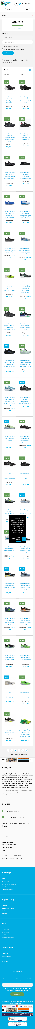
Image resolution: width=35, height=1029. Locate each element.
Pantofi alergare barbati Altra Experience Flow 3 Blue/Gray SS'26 (25, 214)
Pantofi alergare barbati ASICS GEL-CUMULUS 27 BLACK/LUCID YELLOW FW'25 (25, 289)
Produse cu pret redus (8, 911)
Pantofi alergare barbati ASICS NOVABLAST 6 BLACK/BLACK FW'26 (25, 400)
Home (14, 28)
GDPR (3, 878)
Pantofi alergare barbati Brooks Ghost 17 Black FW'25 (25, 476)
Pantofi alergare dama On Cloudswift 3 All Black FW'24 (25, 136)
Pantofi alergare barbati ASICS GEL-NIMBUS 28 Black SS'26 (25, 326)
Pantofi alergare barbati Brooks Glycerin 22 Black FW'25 (25, 549)
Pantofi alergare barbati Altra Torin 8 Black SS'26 (10, 250)
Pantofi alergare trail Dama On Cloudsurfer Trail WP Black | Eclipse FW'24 (9, 176)
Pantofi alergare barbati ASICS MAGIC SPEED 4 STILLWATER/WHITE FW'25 (9, 401)
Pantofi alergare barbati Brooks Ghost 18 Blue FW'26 (25, 512)
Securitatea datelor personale (11, 887)
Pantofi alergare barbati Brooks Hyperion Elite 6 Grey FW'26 (10, 695)
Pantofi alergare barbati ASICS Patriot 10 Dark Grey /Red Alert (25, 439)
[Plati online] (17, 1007)
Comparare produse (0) (24, 70)
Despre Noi (5, 881)
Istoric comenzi (6, 956)
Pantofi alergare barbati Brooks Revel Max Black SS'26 (10, 732)
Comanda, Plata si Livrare (9, 884)
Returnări (4, 914)
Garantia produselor (8, 908)
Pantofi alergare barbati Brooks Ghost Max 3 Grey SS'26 (9, 549)
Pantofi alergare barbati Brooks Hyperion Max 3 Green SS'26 (25, 695)
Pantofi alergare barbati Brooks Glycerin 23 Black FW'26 (9, 586)
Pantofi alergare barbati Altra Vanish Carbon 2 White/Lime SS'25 (10, 288)
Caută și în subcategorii (11, 47)
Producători (5, 929)
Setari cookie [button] (18, 538)
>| (26, 750)
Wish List (4, 959)
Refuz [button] (13, 538)
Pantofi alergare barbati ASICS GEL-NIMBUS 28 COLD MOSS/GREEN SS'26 (25, 363)
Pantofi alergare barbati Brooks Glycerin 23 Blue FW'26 (25, 586)
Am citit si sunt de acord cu (19, 989)
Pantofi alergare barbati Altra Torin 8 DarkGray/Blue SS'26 (25, 251)
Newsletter (5, 962)
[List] (7, 70)
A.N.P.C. (4, 935)
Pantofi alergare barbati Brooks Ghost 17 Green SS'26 (10, 512)
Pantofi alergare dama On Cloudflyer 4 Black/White (10, 100)
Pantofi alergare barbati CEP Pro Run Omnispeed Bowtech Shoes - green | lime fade (25, 733)
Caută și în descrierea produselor (14, 49)
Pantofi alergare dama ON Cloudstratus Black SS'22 (25, 100)
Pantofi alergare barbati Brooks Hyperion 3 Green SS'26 (25, 658)
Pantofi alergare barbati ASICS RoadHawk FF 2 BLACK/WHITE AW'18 (9, 476)
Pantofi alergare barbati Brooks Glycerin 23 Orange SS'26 (25, 621)
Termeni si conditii (7, 890)
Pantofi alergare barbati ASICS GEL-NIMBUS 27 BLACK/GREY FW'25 (9, 326)
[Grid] (4, 70)
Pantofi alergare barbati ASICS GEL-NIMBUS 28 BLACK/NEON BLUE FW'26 (9, 364)
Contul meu (5, 953)
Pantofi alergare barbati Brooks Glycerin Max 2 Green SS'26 (10, 658)
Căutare (19, 28)
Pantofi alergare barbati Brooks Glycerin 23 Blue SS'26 (10, 621)
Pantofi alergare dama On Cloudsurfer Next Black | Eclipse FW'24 (10, 137)
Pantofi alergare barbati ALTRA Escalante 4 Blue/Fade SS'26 (10, 214)
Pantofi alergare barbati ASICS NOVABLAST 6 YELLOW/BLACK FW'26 (10, 440)
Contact (4, 905)
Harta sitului (5, 932)
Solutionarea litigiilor (8, 938)
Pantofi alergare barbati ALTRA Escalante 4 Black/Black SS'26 (25, 175)
